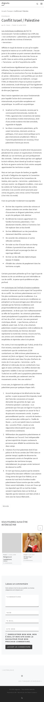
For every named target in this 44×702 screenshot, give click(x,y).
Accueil (4, 11)
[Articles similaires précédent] (35, 528)
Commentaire (13, 597)
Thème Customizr (32, 692)
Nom (8, 613)
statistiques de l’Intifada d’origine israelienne (22, 287)
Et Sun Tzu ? (28, 557)
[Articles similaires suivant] (40, 528)
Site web (10, 629)
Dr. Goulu (7, 25)
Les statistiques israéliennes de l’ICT (16, 31)
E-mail (10, 621)
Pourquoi (10, 11)
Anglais (17, 260)
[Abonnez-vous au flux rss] (22, 698)
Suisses (8, 260)
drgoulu (17, 689)
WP (15, 692)
